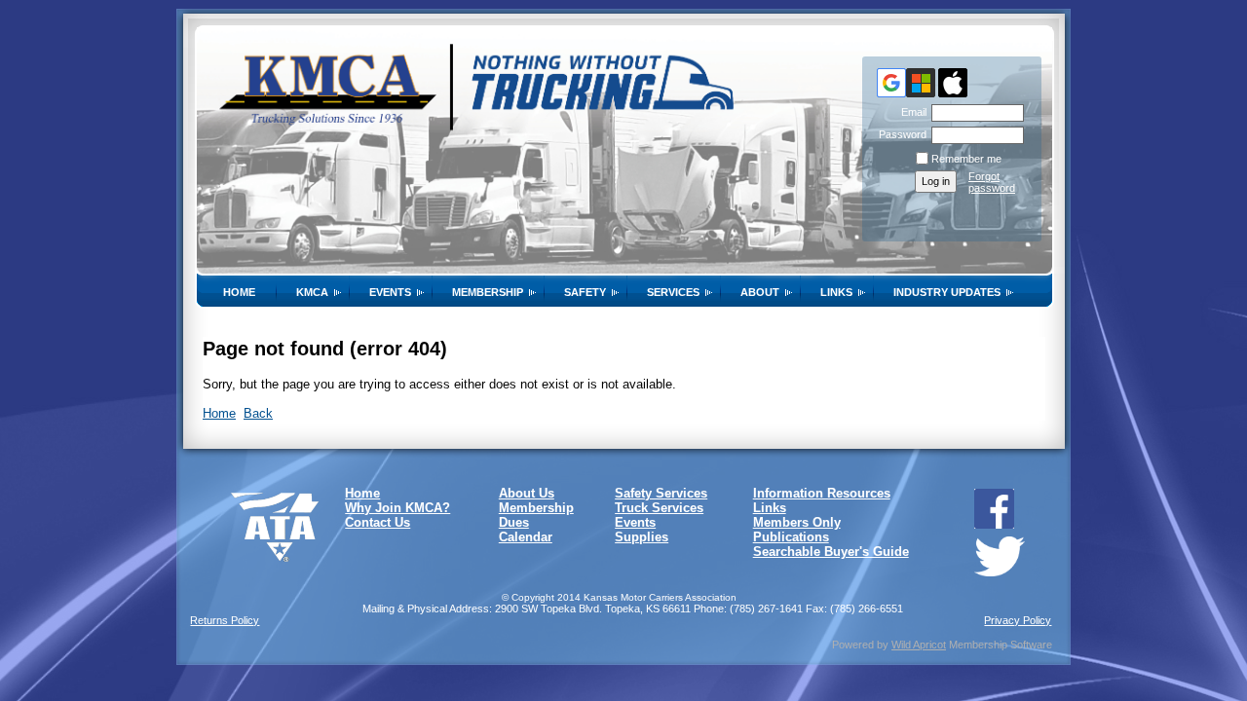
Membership (487, 292)
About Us (526, 493)
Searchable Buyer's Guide (831, 551)
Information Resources (821, 493)
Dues (514, 522)
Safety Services (661, 493)
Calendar (525, 537)
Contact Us (377, 522)
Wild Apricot (918, 644)
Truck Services (659, 507)
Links (836, 292)
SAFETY (585, 292)
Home (239, 292)
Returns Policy (224, 620)
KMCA (312, 292)
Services (673, 292)
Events (390, 292)
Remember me (966, 159)
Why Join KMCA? (397, 507)
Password (899, 134)
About (759, 292)
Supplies (641, 537)
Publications (791, 537)
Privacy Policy (1017, 620)
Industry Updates (947, 292)
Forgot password (991, 182)
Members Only (797, 522)
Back (258, 413)
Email (910, 112)
